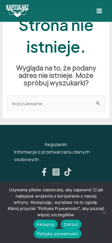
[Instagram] (56, 172)
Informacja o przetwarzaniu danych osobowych (52, 155)
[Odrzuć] (104, 212)
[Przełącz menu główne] (99, 10)
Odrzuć (71, 224)
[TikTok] (68, 172)
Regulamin (56, 144)
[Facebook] (44, 172)
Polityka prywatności (57, 233)
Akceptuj (45, 224)
